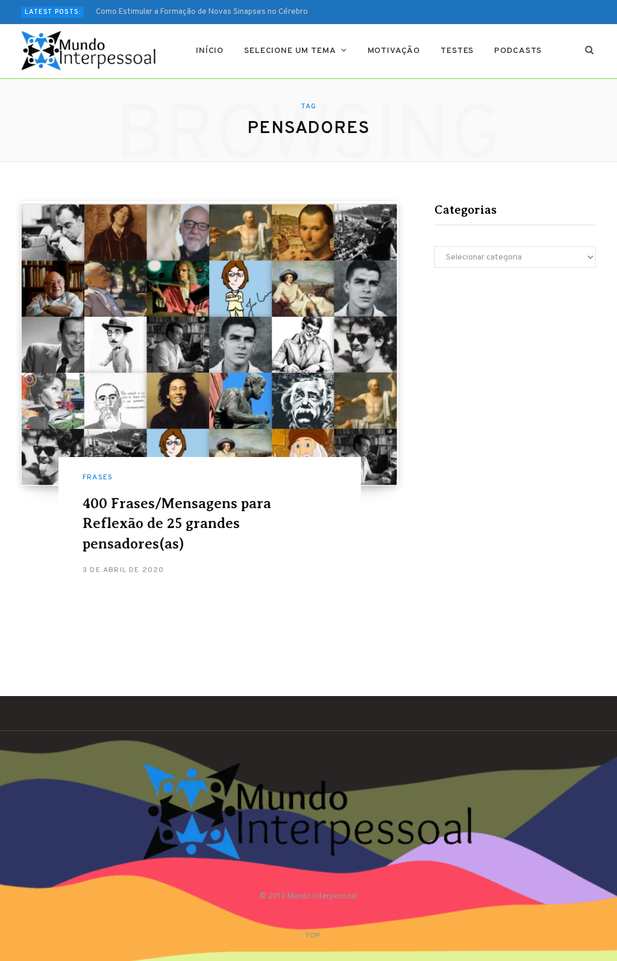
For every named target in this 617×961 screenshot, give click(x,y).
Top (311, 936)
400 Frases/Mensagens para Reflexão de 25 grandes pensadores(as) (177, 524)
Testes (457, 51)
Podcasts (518, 51)
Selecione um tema (290, 51)
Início (210, 51)
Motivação (394, 51)
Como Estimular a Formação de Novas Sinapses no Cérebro (202, 12)
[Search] (589, 51)
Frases (98, 477)
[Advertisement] (515, 373)
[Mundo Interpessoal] (89, 51)
